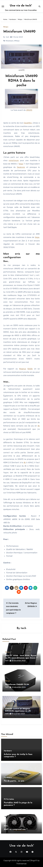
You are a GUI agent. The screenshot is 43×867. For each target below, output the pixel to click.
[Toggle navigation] (3, 6)
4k (39, 426)
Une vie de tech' (21, 5)
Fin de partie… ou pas (14, 781)
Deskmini (21, 167)
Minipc (5, 27)
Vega (21, 164)
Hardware (8, 751)
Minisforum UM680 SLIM (17, 685)
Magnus (22, 369)
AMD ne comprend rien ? (15, 829)
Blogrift (34, 860)
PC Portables (9, 799)
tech (7, 37)
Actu (6, 826)
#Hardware (9, 41)
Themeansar (21, 864)
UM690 (29, 110)
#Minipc (17, 41)
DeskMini (28, 123)
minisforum (14, 160)
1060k (30, 369)
